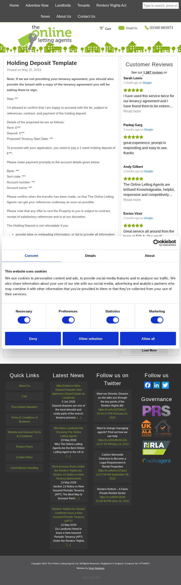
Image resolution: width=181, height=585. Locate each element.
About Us (64, 16)
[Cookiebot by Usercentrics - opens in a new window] (156, 242)
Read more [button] (132, 111)
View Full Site (90, 577)
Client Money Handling (24, 468)
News (45, 16)
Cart (107, 28)
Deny (33, 339)
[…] (79, 417)
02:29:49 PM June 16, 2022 (112, 501)
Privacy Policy (24, 446)
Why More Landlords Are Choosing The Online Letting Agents (68, 432)
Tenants (83, 5)
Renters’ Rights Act (111, 5)
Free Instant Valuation (24, 407)
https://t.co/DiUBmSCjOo (112, 440)
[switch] (68, 319)
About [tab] (150, 255)
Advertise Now (37, 5)
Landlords (63, 5)
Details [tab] (90, 255)
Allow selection (90, 339)
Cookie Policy (24, 457)
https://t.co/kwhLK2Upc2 (112, 470)
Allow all (148, 339)
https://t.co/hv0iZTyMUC (112, 409)
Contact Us (86, 16)
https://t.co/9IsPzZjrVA (112, 497)
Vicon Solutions (96, 568)
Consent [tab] (31, 255)
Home (14, 5)
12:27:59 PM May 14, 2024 (112, 444)
